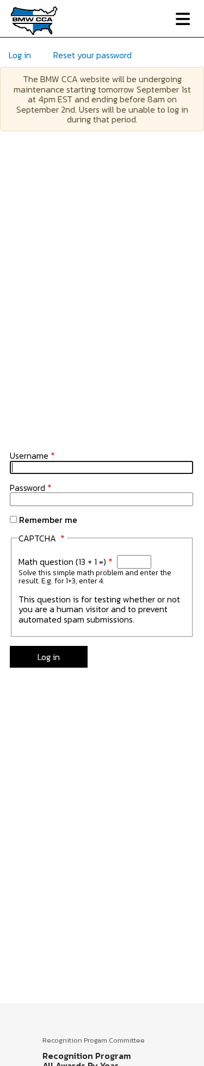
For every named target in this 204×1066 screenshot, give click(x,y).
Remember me (48, 519)
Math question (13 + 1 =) (62, 561)
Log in (20, 54)
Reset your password (92, 54)
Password (27, 487)
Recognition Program (86, 1055)
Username (29, 455)
